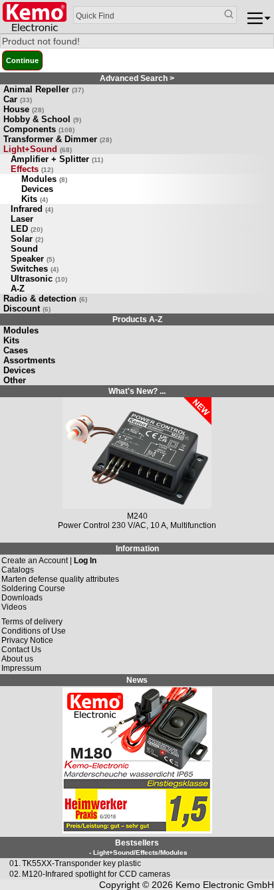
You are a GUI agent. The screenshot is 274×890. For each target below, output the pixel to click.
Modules (44, 179)
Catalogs (17, 570)
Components (38, 129)
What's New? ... (137, 391)
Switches (35, 269)
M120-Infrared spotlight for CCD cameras (96, 874)
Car (17, 99)
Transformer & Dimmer (57, 139)
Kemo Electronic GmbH (225, 884)
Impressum (21, 668)
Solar (27, 239)
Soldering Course (33, 588)
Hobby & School (42, 119)
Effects (32, 169)
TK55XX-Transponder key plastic (81, 863)
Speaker (33, 259)
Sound (24, 249)
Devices (37, 189)
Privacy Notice (27, 640)
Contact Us (21, 649)
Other (14, 380)
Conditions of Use (33, 631)
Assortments (29, 360)
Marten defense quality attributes (60, 579)
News (137, 680)
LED (27, 229)
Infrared (32, 209)
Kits (34, 199)
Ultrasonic (39, 279)
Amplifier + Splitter (57, 159)
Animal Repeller (43, 89)
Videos (14, 607)
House (23, 109)
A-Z (18, 289)
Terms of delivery (32, 621)
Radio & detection (45, 299)
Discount (27, 308)
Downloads (22, 597)
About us (17, 659)
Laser (22, 219)
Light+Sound (37, 149)
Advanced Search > (137, 78)
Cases (15, 350)
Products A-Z (137, 319)
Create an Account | (48, 560)
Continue (22, 60)
